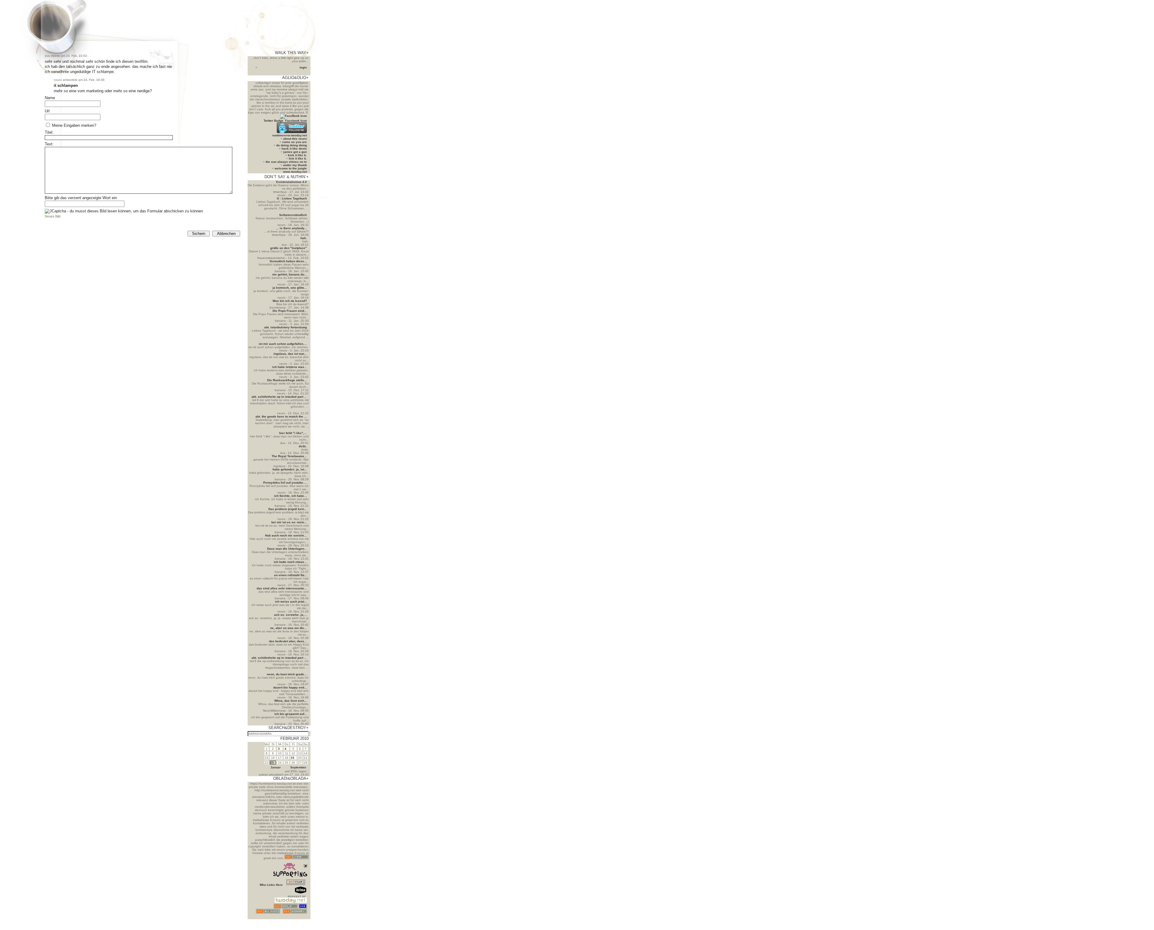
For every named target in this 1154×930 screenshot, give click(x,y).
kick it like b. (297, 155)
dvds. (303, 446)
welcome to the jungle (291, 168)
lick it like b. (298, 158)
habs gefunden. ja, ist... (290, 469)
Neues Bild (52, 216)
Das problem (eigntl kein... (287, 509)
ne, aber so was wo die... (288, 628)
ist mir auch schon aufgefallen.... (283, 343)
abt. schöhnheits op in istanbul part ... (279, 396)
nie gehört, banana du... (289, 274)
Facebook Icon (296, 120)
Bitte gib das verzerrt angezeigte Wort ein (81, 198)
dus (47, 55)
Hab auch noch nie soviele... (286, 535)
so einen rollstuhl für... (290, 575)
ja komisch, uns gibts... (290, 287)
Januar (275, 767)
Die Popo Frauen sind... (290, 310)
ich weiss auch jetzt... (291, 601)
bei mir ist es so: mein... (289, 522)
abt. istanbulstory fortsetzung (285, 327)
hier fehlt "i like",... (293, 433)
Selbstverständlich (293, 215)
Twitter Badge (273, 120)
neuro (58, 79)
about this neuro (295, 138)
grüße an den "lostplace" (288, 248)
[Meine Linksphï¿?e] (296, 917)
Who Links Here (271, 884)
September (298, 767)
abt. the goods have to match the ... (281, 416)
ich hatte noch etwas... (290, 562)
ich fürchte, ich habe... (290, 495)
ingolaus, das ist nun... (290, 353)
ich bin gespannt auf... (290, 714)
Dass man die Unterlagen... (287, 548)
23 (272, 762)
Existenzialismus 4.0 (291, 182)
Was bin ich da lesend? (290, 300)
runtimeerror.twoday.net (289, 135)
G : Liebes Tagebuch (292, 198)
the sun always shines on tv (286, 161)
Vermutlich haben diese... (288, 261)
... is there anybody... (291, 228)
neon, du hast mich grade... (287, 674)
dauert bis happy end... (290, 687)
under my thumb (295, 165)
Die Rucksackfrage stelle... (287, 380)
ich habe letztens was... (289, 367)
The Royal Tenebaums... (289, 456)
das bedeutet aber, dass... (288, 641)
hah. (304, 238)
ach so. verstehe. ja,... (290, 614)
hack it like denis (294, 148)
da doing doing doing (291, 145)
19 (292, 757)
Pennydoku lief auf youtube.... (285, 482)
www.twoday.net (295, 171)
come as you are (294, 142)
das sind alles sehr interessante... (282, 588)
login (303, 67)
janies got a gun (295, 151)
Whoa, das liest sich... (290, 700)
